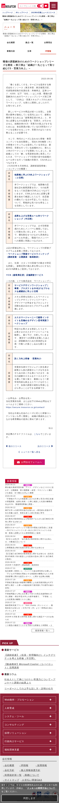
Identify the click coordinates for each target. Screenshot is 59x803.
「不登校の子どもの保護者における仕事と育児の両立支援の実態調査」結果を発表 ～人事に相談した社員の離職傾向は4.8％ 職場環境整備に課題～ (29, 501)
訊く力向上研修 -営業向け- (28, 358)
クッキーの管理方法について (41, 788)
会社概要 (11, 42)
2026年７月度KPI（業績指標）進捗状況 (22, 565)
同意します (29, 798)
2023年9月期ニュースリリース (43, 12)
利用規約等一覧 (13, 775)
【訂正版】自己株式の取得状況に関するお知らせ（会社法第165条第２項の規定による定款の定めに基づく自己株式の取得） (29, 556)
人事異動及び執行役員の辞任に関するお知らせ (24, 548)
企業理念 (48, 42)
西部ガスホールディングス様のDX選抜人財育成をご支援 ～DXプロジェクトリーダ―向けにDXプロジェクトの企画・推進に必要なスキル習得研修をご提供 (29, 530)
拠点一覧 (29, 42)
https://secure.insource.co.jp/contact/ (25, 407)
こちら (37, 434)
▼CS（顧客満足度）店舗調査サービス (24, 275)
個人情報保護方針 (30, 770)
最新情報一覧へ (42, 630)
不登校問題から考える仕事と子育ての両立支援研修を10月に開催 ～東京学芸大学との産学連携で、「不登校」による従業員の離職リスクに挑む (28, 596)
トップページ (7, 12)
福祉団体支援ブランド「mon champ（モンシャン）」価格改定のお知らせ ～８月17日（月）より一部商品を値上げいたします (29, 608)
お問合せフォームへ (31, 462)
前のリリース (15, 446)
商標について (32, 775)
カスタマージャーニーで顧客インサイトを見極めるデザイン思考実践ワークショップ (31, 320)
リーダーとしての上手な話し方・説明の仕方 (28, 688)
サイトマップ (12, 780)
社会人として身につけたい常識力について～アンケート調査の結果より (30, 681)
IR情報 (24, 765)
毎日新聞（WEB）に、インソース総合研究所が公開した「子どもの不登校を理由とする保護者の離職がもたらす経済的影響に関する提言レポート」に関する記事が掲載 (29, 573)
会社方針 (9, 770)
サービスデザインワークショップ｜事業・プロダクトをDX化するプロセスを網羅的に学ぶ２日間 (32, 288)
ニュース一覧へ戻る (30, 452)
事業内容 (11, 51)
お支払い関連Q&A (32, 780)
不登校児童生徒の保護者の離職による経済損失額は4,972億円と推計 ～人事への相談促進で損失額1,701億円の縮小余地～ (29, 585)
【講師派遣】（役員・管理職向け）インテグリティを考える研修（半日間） (30, 656)
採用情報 (42, 765)
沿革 (29, 51)
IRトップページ (22, 12)
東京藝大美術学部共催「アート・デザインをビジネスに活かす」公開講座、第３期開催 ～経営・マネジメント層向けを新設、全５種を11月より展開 (29, 490)
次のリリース (44, 446)
